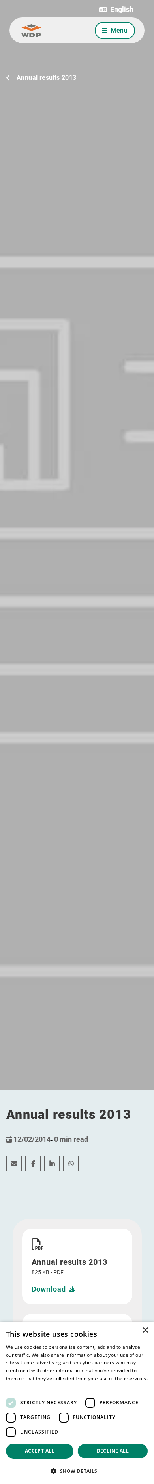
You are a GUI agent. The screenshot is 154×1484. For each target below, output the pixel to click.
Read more (18, 1386)
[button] (116, 9)
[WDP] (31, 30)
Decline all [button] (113, 1451)
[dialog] (77, 1403)
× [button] (145, 1330)
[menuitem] (14, 1163)
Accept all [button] (39, 1451)
